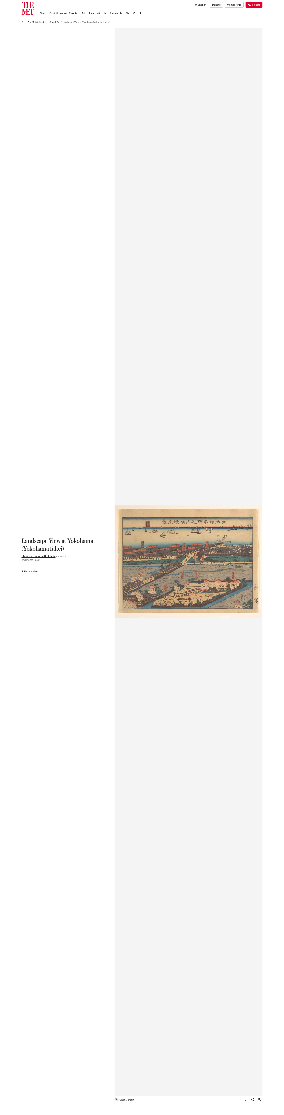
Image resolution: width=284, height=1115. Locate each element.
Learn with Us (97, 13)
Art (83, 13)
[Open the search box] (140, 13)
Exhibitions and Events (63, 13)
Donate (216, 4)
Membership (234, 4)
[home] (23, 22)
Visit (42, 13)
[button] (188, 561)
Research (116, 13)
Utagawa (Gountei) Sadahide (39, 556)
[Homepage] (28, 8)
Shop (129, 13)
